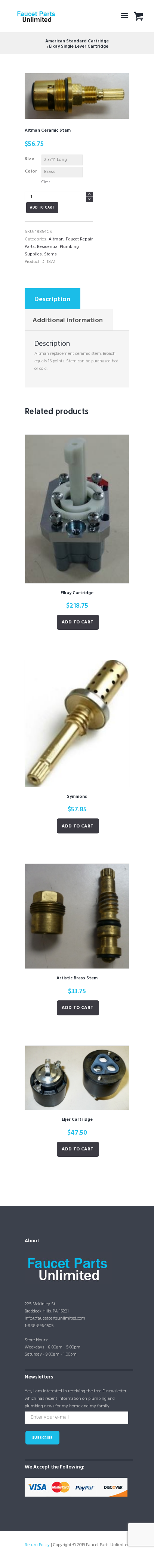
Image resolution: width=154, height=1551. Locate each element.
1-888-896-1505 (39, 1326)
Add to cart (42, 207)
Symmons (77, 796)
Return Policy (37, 1545)
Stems (50, 254)
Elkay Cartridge (77, 593)
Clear (45, 182)
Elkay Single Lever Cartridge (78, 46)
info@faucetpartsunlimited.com (55, 1318)
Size (29, 159)
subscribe (42, 1438)
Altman (56, 239)
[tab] (52, 298)
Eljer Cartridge (77, 1119)
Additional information (68, 320)
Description (52, 299)
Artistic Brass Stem (77, 978)
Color (31, 171)
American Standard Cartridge (77, 41)
